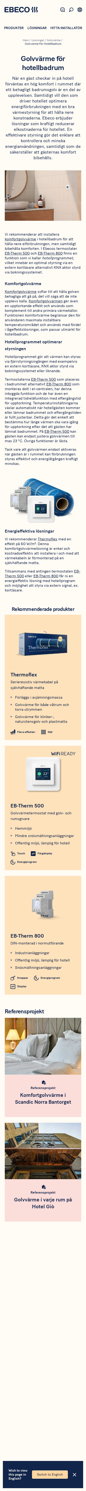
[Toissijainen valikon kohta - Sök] (71, 9)
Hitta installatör (66, 28)
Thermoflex (47, 539)
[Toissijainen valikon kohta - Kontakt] (62, 9)
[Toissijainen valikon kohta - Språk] (79, 9)
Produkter (14, 28)
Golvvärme (53, 40)
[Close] (74, 1475)
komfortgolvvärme (20, 239)
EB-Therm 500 (17, 253)
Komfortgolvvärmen (46, 301)
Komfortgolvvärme (21, 291)
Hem (26, 40)
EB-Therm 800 (50, 253)
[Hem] (21, 10)
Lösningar (37, 28)
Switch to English (50, 1475)
